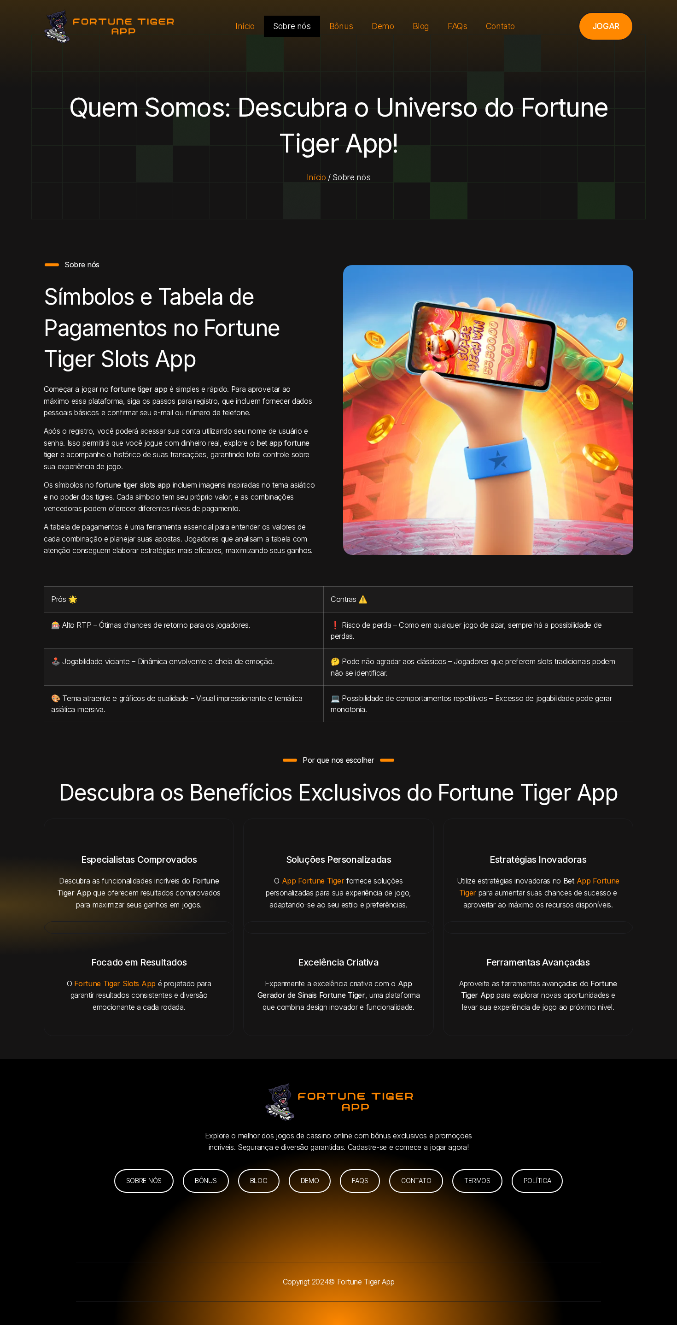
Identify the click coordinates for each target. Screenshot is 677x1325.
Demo (383, 26)
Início (245, 26)
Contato (500, 26)
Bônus (341, 26)
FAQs (457, 26)
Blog (421, 26)
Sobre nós (292, 26)
